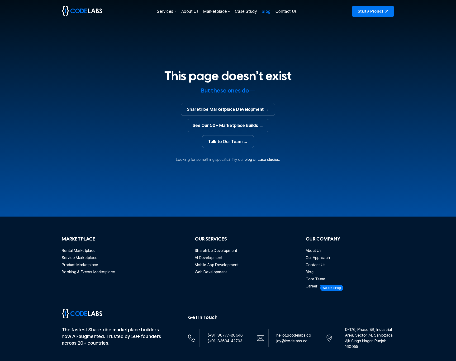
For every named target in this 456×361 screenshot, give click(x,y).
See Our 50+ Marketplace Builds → (228, 125)
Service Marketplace (80, 257)
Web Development (211, 271)
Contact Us (286, 11)
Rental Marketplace (78, 250)
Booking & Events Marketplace (88, 271)
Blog (266, 11)
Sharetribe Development (216, 250)
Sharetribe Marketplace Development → (228, 109)
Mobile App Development (217, 264)
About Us (190, 11)
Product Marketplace (80, 264)
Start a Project (370, 11)
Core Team (315, 279)
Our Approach (318, 257)
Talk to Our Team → (228, 141)
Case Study (246, 11)
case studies (268, 159)
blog (248, 159)
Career (312, 286)
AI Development (208, 257)
